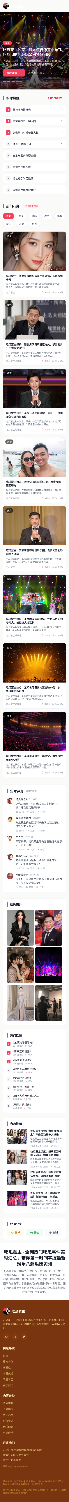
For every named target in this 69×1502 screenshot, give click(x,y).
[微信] (15, 1336)
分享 (42, 811)
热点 (34, 224)
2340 (21, 811)
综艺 (46, 216)
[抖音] (24, 1336)
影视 (59, 216)
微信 (36, 1232)
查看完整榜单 (55, 98)
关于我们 (8, 1385)
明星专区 (8, 1379)
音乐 (8, 224)
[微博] (6, 1336)
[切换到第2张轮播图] (8, 81)
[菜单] (63, 6)
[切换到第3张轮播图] (13, 81)
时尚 (21, 224)
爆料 (34, 216)
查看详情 (12, 73)
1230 (21, 868)
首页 (5, 1355)
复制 (55, 1232)
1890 (21, 830)
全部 (8, 216)
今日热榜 (8, 1373)
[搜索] (56, 6)
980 (21, 887)
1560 (21, 849)
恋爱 (21, 216)
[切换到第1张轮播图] (4, 81)
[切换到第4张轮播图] (19, 81)
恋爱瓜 (7, 1367)
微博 (17, 1232)
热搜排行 (8, 1361)
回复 (32, 811)
